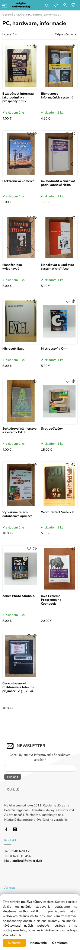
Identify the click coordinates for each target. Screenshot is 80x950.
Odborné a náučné (13, 15)
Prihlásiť (12, 777)
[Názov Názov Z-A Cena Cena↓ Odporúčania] (64, 34)
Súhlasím (14, 943)
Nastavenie (38, 943)
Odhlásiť (13, 789)
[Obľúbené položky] (56, 5)
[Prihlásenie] (64, 5)
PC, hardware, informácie (43, 15)
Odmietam (60, 943)
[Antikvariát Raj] (7, 829)
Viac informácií (13, 935)
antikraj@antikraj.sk (27, 861)
